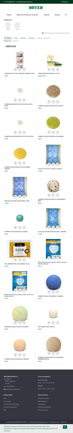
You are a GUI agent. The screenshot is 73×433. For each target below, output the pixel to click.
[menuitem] (8, 14)
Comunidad (7, 401)
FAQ (5, 410)
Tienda (15, 38)
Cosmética (31, 38)
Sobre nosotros (42, 401)
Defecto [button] (15, 41)
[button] (65, 2)
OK (65, 427)
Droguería (23, 38)
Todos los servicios (43, 398)
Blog (5, 398)
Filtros (9, 38)
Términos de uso (43, 410)
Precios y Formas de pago (11, 404)
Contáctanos (42, 404)
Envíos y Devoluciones (10, 407)
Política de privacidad (44, 407)
